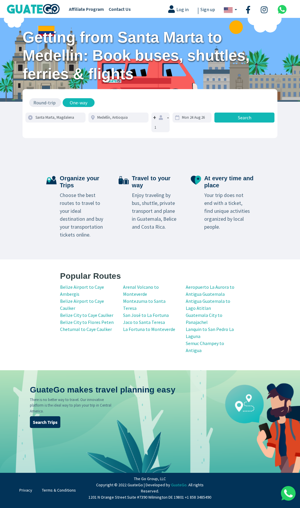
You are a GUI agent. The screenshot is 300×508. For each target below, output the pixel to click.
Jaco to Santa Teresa (144, 322)
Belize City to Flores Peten (87, 322)
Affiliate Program (86, 9)
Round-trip (44, 103)
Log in (182, 10)
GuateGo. (179, 484)
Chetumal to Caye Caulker (86, 329)
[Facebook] (249, 9)
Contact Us (120, 9)
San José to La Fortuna (146, 315)
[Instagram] (265, 9)
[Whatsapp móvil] (282, 9)
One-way (78, 103)
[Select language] (230, 10)
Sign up (207, 10)
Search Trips (45, 422)
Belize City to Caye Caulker (86, 315)
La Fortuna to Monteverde (149, 329)
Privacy (25, 490)
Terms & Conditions (59, 490)
